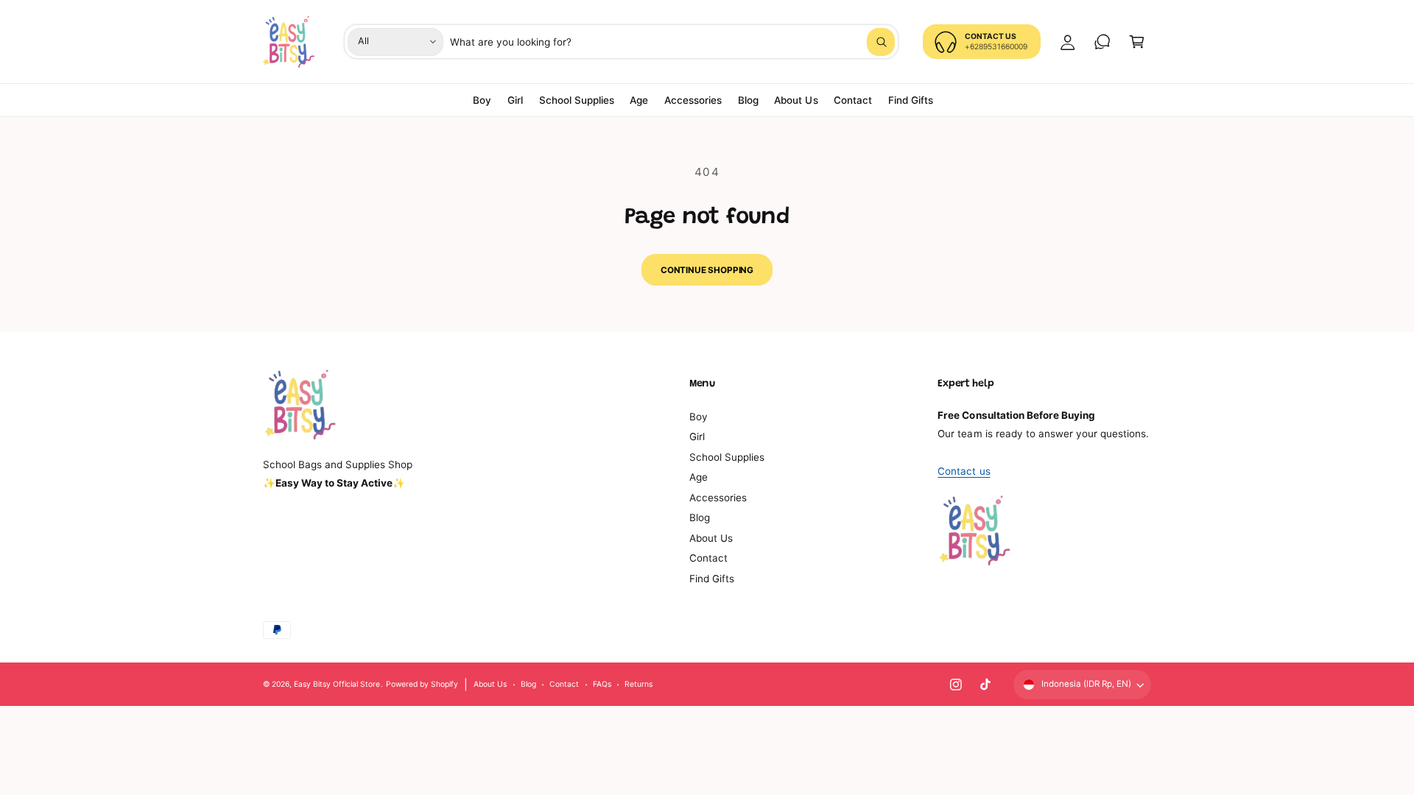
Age (698, 477)
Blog (699, 517)
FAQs (602, 683)
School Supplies (726, 457)
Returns (639, 683)
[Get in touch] (1102, 41)
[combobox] (672, 41)
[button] (1136, 41)
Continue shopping (707, 270)
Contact (708, 558)
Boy (698, 417)
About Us (711, 538)
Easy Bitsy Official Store (337, 683)
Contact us (964, 471)
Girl (697, 436)
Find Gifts (711, 578)
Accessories (718, 498)
